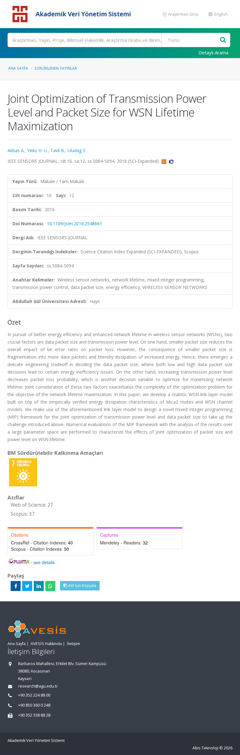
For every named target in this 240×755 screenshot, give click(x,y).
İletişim (73, 643)
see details (44, 562)
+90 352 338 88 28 (34, 715)
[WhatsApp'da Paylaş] (50, 586)
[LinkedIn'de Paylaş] (39, 586)
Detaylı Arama (213, 52)
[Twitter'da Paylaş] (27, 586)
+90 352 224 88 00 (34, 695)
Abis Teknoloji (205, 748)
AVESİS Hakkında (46, 643)
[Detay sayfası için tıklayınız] (23, 472)
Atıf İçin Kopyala (81, 585)
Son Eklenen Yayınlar (55, 68)
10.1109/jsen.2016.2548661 (74, 223)
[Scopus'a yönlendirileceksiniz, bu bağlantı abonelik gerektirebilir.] (165, 161)
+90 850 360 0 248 (34, 705)
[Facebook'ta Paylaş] (16, 586)
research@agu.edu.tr (38, 686)
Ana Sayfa (18, 68)
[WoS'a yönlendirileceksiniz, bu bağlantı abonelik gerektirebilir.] (171, 161)
